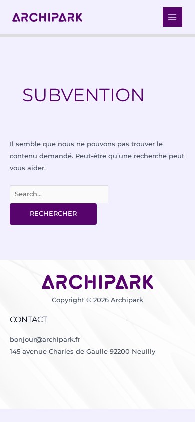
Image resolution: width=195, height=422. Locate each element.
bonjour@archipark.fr (45, 340)
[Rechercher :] (59, 194)
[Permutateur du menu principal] (172, 17)
